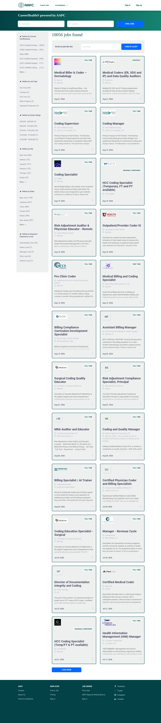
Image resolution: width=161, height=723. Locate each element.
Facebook (121, 686)
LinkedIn (120, 699)
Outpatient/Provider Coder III (122, 225)
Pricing (53, 695)
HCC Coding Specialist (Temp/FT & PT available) (71, 643)
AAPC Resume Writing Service (93, 695)
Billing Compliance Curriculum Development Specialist (70, 331)
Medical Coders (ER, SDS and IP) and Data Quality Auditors (122, 74)
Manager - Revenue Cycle (120, 531)
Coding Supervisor (66, 123)
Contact (21, 690)
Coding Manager (113, 123)
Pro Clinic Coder (65, 276)
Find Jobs (129, 24)
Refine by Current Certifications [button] (28, 37)
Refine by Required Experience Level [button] (28, 235)
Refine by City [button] (27, 149)
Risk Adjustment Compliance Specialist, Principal (122, 380)
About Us (21, 695)
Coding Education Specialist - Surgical (73, 533)
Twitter (120, 691)
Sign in (127, 5)
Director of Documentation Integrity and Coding (71, 583)
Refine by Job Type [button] (29, 81)
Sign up (139, 5)
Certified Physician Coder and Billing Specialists (119, 482)
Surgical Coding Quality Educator (69, 380)
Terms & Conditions (25, 699)
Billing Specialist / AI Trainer (73, 480)
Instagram (121, 695)
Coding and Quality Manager (121, 429)
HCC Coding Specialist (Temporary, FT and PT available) (118, 186)
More (22, 72)
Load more (66, 670)
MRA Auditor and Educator (71, 429)
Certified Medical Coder (118, 582)
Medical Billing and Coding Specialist (120, 278)
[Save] (90, 98)
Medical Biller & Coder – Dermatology (70, 74)
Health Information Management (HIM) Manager (122, 634)
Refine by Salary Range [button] (31, 115)
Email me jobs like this (64, 47)
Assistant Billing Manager (119, 327)
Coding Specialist (65, 174)
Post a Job (54, 690)
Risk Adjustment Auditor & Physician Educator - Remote (73, 227)
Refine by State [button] (28, 191)
